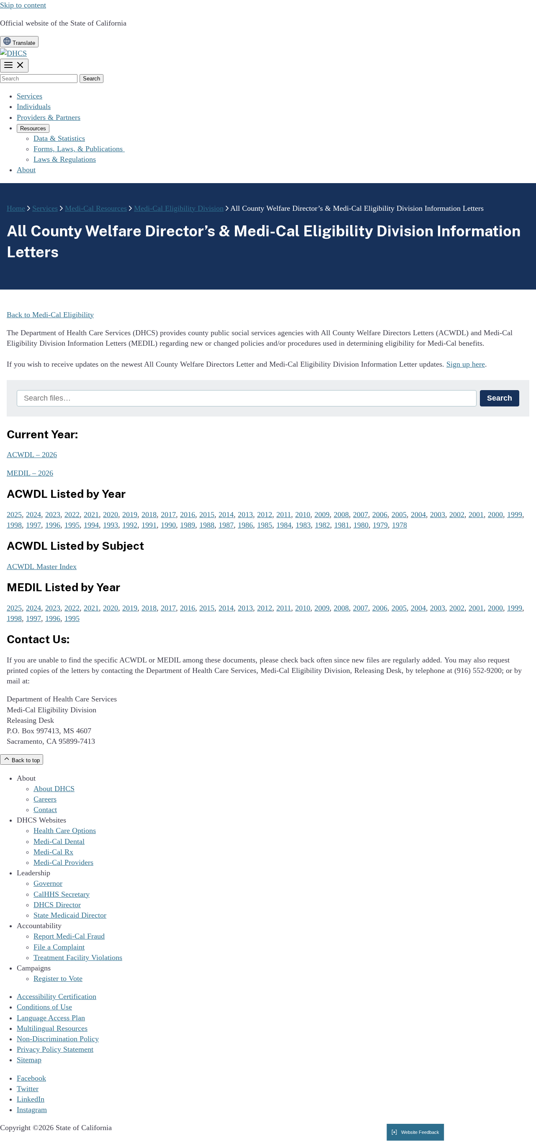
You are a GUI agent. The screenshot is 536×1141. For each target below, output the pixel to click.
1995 (72, 525)
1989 (187, 525)
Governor (48, 883)
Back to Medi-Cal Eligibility (50, 314)
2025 (14, 514)
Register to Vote (58, 978)
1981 (341, 525)
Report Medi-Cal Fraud (69, 936)
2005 (399, 514)
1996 (52, 525)
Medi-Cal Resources (96, 208)
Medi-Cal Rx (53, 852)
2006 (379, 514)
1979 (380, 525)
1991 (149, 525)
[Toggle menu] (14, 65)
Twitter (28, 1088)
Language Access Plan (51, 1018)
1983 (303, 525)
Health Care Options (65, 830)
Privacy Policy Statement (55, 1049)
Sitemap (29, 1060)
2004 (418, 514)
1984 (283, 525)
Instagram (32, 1109)
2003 (437, 514)
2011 (283, 514)
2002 (456, 514)
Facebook (31, 1078)
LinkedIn (30, 1099)
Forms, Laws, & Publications (79, 149)
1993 (110, 525)
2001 (476, 514)
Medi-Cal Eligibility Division (179, 208)
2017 (168, 514)
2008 (341, 514)
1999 (514, 514)
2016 (187, 514)
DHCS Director (57, 904)
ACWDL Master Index (42, 566)
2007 (360, 514)
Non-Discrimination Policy (58, 1039)
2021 (91, 514)
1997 (33, 525)
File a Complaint (59, 947)
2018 (149, 514)
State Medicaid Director (70, 915)
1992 (129, 525)
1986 (245, 525)
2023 (52, 514)
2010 (302, 514)
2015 (206, 514)
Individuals (34, 106)
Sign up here (465, 364)
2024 (33, 514)
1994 (91, 525)
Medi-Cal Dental (59, 841)
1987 (226, 525)
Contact (45, 809)
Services (29, 96)
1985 (264, 525)
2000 (495, 514)
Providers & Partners (48, 117)
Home (16, 208)
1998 (14, 525)
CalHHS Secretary (62, 894)
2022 (72, 514)
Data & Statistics (59, 138)
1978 (399, 525)
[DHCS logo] (13, 53)
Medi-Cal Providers (63, 862)
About (26, 170)
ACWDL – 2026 (32, 454)
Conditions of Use (44, 1007)
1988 (206, 525)
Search (499, 398)
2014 (226, 514)
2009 (322, 514)
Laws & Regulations (65, 159)
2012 (264, 514)
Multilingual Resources (52, 1028)
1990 (168, 525)
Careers (45, 799)
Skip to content (23, 5)
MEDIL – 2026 (30, 473)
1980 (360, 525)
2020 (110, 514)
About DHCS (54, 788)
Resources (33, 128)
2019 (129, 514)
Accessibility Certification (56, 996)
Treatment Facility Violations (78, 957)
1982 (322, 525)
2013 (245, 514)
